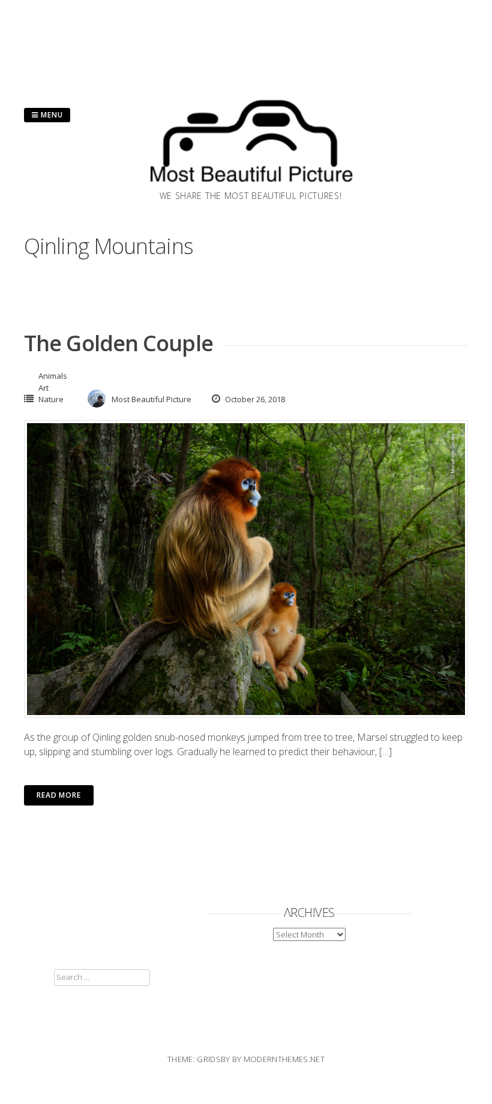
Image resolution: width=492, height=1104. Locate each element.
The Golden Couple (118, 343)
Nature (51, 399)
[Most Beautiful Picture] (251, 185)
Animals (52, 375)
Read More (59, 795)
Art (43, 387)
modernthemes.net (284, 1059)
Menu (50, 115)
